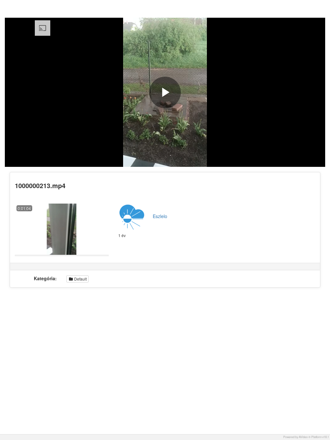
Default (80, 279)
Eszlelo (160, 216)
